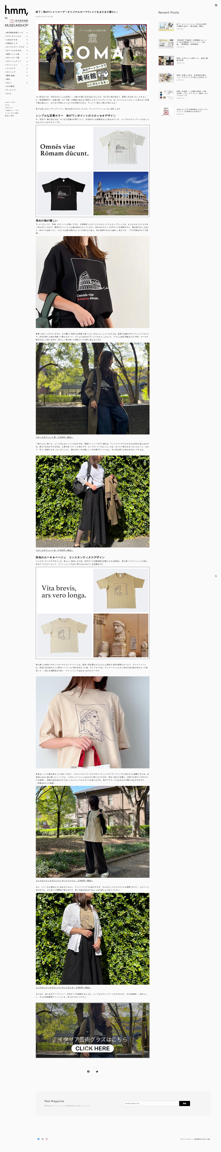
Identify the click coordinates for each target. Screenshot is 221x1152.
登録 (184, 1103)
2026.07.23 (180, 98)
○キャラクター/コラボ (14, 47)
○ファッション (11, 65)
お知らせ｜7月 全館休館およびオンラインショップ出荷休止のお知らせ (192, 110)
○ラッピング (10, 90)
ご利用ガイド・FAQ (12, 110)
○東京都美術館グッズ (14, 32)
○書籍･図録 (10, 75)
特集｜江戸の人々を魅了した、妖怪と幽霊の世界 (192, 59)
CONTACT (9, 107)
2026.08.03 (180, 47)
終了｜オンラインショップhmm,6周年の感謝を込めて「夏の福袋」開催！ (192, 25)
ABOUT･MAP (10, 102)
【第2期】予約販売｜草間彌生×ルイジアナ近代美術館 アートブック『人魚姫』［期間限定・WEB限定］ (192, 42)
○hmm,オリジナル (13, 36)
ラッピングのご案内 (11, 113)
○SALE (8, 93)
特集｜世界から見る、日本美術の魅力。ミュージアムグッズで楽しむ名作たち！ (192, 76)
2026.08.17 (180, 29)
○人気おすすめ (11, 40)
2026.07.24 (180, 63)
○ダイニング (10, 72)
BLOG (7, 105)
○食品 (7, 79)
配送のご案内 (9, 115)
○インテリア (10, 68)
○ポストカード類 (12, 57)
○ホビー (8, 83)
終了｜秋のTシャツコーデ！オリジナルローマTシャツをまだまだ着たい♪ (77, 12)
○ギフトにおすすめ (13, 50)
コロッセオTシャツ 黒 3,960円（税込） (54, 437)
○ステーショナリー (13, 61)
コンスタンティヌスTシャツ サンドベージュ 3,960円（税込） (64, 881)
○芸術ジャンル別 (12, 54)
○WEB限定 (10, 86)
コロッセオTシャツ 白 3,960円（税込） (54, 550)
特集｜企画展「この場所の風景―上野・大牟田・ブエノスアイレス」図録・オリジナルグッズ (192, 93)
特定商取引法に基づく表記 (202, 1139)
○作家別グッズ (11, 43)
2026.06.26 (180, 114)
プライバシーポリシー (186, 1139)
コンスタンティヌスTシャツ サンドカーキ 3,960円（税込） (63, 988)
